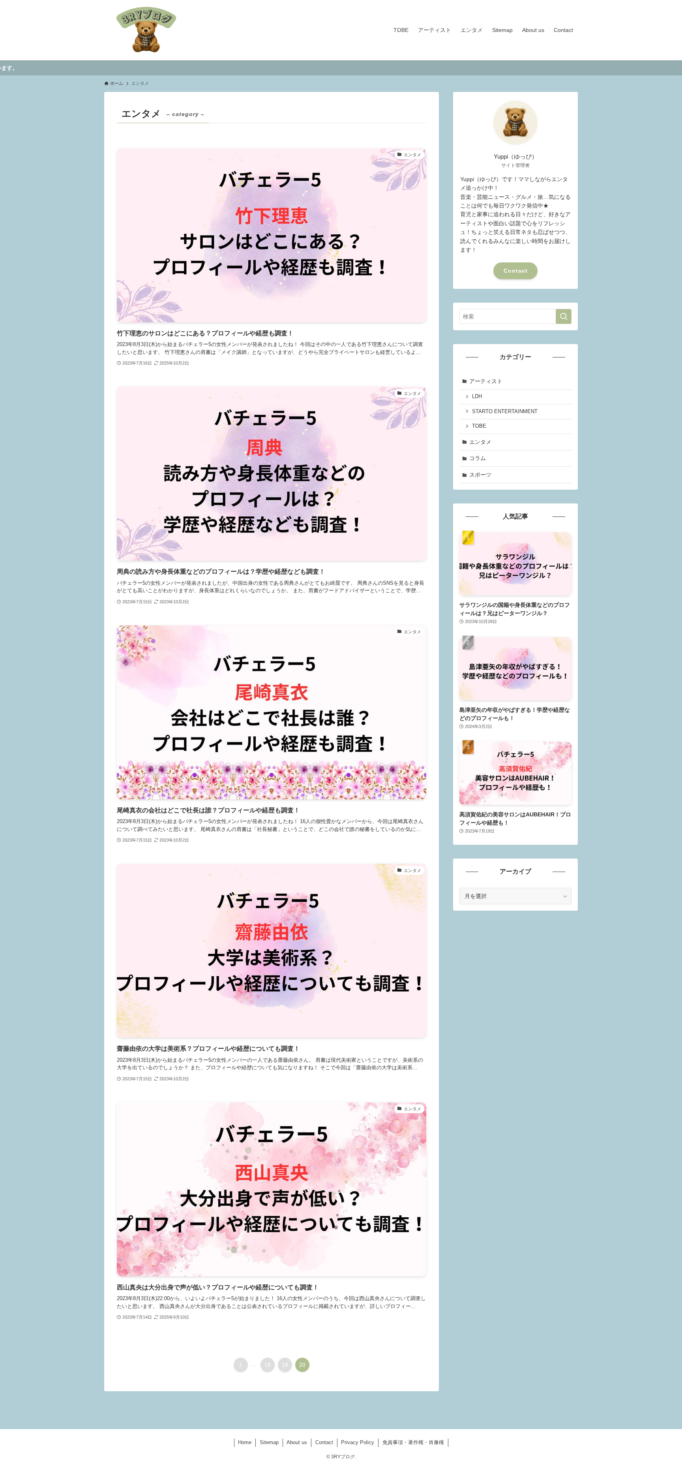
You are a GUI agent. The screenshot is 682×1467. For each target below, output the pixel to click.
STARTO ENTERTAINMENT (505, 411)
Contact (516, 271)
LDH (477, 396)
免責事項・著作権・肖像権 (413, 1442)
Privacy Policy (357, 1442)
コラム (477, 458)
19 (285, 1365)
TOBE (479, 426)
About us (297, 1442)
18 (267, 1365)
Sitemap (269, 1442)
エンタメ (480, 442)
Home (244, 1442)
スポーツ (480, 475)
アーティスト (485, 381)
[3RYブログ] (146, 30)
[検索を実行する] (563, 316)
